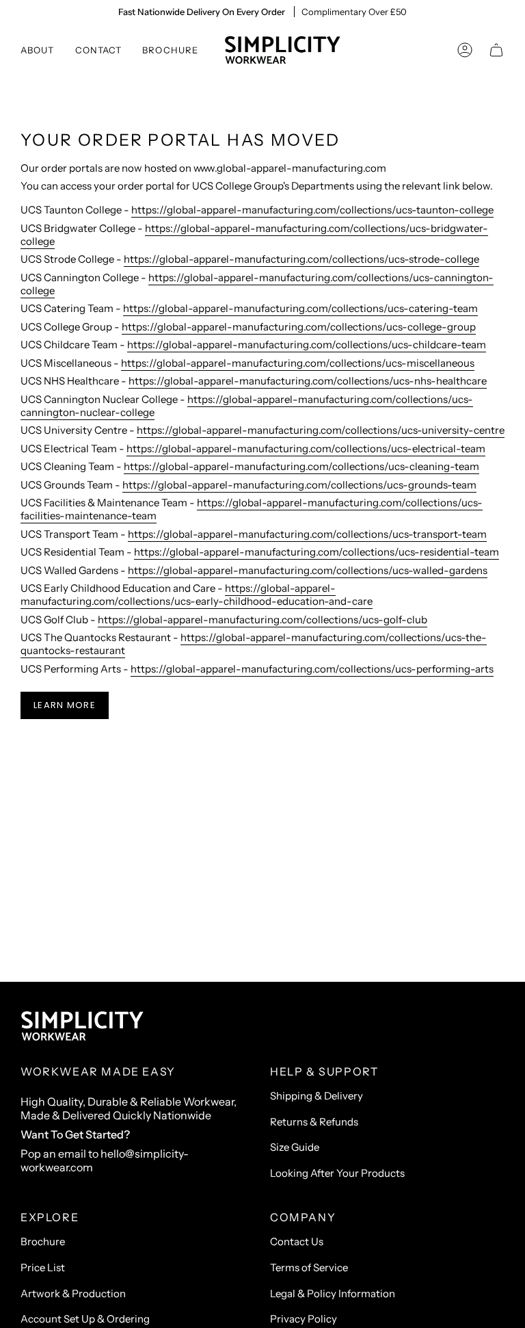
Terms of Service (309, 1267)
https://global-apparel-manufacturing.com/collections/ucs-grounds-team (299, 484)
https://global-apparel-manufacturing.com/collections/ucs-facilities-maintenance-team (252, 509)
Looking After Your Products (337, 1173)
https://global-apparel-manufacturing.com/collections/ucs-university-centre (320, 430)
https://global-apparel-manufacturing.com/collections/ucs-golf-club (262, 619)
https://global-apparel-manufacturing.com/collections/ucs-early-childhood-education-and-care (197, 595)
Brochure (43, 1241)
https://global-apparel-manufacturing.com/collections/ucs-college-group (299, 326)
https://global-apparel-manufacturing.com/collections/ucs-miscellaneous (297, 362)
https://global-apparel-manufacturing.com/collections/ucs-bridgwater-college (254, 235)
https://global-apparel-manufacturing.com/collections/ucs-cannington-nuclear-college (247, 406)
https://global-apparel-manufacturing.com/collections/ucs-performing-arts (312, 668)
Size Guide (294, 1147)
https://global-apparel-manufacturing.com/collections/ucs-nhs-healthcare (308, 380)
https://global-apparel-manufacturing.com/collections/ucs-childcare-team (306, 344)
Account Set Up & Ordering (85, 1318)
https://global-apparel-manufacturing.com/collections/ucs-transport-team (307, 534)
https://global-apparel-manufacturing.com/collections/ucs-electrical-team (305, 448)
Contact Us (296, 1241)
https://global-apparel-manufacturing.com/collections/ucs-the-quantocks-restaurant (254, 644)
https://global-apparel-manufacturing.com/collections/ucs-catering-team (300, 308)
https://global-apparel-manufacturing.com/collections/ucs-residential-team (316, 551)
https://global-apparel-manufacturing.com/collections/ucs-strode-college (301, 258)
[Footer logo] (82, 1026)
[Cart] (496, 50)
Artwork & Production (73, 1293)
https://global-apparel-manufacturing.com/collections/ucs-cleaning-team (301, 466)
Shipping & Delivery (316, 1095)
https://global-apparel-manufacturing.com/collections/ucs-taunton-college (312, 209)
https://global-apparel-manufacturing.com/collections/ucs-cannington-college (257, 284)
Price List (43, 1267)
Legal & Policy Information (332, 1293)
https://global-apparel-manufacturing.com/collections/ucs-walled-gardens (307, 570)
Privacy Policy (303, 1318)
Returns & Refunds (314, 1121)
